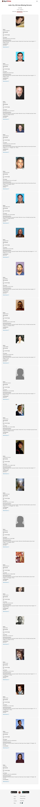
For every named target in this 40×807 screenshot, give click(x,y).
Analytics (21, 9)
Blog (15, 803)
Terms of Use (22, 796)
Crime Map (20, 7)
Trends (18, 9)
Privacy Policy (22, 798)
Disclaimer (22, 800)
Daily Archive (25, 11)
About (15, 796)
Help (15, 798)
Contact (15, 800)
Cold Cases (14, 11)
